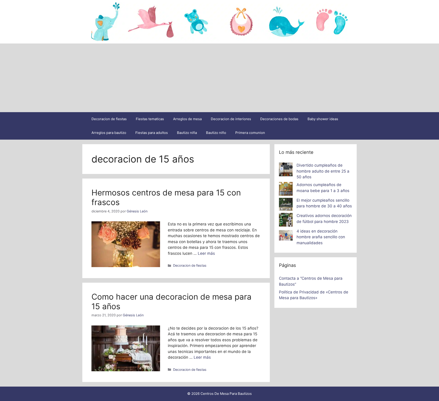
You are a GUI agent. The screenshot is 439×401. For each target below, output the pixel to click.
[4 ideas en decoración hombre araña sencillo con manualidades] (286, 236)
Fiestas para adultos (151, 132)
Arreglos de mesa (187, 119)
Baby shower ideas (323, 119)
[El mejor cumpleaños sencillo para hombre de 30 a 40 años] (286, 205)
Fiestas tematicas (150, 119)
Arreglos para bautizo (108, 132)
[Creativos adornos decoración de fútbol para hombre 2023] (286, 220)
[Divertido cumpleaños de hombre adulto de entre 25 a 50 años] (286, 170)
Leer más (206, 253)
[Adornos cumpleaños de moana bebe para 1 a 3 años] (286, 190)
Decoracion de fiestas (109, 119)
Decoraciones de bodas (279, 119)
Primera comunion (250, 132)
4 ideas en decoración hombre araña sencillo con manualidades (321, 237)
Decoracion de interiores (231, 119)
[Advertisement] (219, 78)
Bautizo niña (187, 132)
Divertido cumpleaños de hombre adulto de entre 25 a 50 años (323, 171)
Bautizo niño (216, 132)
